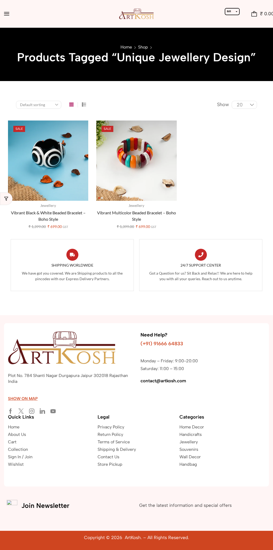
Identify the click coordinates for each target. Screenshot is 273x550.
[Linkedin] (42, 411)
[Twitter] (21, 411)
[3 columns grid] (71, 105)
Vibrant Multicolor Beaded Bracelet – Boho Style (136, 216)
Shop (143, 47)
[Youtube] (53, 411)
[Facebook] (10, 411)
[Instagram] (31, 411)
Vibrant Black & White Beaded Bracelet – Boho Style (48, 216)
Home (126, 47)
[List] (84, 105)
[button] (6, 13)
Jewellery (48, 205)
